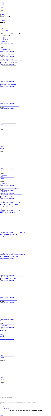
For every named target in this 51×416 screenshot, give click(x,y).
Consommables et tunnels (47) (5, 30)
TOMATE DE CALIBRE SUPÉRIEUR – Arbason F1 (8, 278)
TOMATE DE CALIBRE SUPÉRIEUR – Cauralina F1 (8, 300)
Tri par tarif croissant (5, 39)
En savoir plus (2, 44)
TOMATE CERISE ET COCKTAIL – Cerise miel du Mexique (9, 106)
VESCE (13, 378)
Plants (4, 335)
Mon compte (3, 5)
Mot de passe (1, 10)
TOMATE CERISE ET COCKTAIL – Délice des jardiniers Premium (10, 171)
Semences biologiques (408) (5, 27)
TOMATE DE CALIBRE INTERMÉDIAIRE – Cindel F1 (9, 234)
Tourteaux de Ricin (3, 330)
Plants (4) (3, 28)
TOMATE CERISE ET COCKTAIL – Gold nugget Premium (9, 188)
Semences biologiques (5, 60)
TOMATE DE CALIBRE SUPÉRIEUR (18, 276)
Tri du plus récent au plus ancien (7, 38)
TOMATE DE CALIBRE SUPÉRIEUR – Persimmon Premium (10, 322)
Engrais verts (4, 378)
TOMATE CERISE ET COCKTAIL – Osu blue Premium (9, 204)
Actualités (3, 4)
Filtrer (19, 33)
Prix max (11, 33)
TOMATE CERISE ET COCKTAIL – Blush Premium (8, 62)
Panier (4, 3)
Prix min (1, 33)
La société (3, 1)
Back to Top (1, 415)
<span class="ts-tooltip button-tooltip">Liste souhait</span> (7, 43)
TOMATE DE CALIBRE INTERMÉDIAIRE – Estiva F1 (9, 256)
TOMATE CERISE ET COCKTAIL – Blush (7, 54)
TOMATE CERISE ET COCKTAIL (18, 60)
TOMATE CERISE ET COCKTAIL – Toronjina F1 (8, 212)
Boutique (3, 2)
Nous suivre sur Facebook (6, 408)
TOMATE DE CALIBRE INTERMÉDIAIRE (19, 232)
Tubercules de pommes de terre (5, 337)
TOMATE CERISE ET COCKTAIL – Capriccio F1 (8, 84)
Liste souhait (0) (2, 14)
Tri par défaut (4, 37)
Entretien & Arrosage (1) (5, 29)
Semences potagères (11, 60)
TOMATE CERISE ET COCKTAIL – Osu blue (7, 196)
